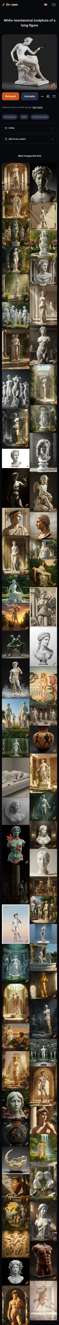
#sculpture (10, 117)
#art (24, 117)
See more (37, 107)
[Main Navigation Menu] (53, 4)
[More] (42, 96)
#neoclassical (40, 117)
